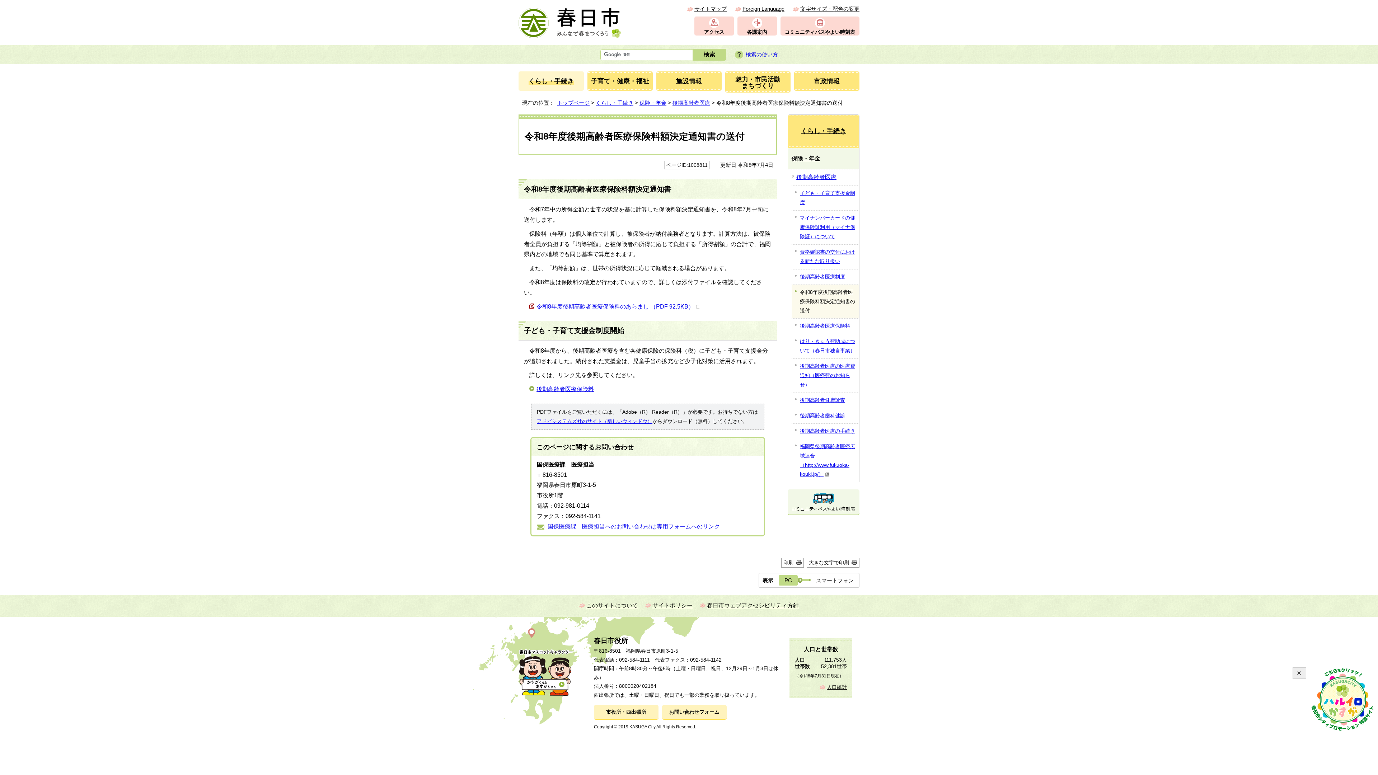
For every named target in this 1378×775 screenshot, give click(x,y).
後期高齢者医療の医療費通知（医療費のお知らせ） (827, 375)
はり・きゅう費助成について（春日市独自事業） (827, 345)
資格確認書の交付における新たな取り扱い (827, 256)
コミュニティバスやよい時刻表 (820, 32)
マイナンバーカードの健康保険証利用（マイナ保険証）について (827, 227)
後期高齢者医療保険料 (565, 389)
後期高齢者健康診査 (822, 400)
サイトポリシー (672, 605)
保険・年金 (652, 103)
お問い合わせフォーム (694, 712)
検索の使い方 (762, 54)
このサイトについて (612, 605)
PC (788, 580)
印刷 (788, 562)
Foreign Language (763, 9)
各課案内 (757, 32)
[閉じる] (1299, 673)
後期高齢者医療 (691, 103)
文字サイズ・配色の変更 (829, 9)
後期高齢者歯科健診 (822, 415)
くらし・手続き (614, 103)
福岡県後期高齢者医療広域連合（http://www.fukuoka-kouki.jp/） (827, 460)
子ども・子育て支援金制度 (827, 197)
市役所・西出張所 (626, 712)
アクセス (714, 32)
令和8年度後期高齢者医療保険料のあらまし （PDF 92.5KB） (615, 307)
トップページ (573, 103)
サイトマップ (710, 9)
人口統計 (837, 687)
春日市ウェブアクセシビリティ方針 (753, 605)
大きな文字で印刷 (829, 562)
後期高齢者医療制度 (822, 277)
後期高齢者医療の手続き (827, 431)
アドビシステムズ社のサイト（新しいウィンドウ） (594, 421)
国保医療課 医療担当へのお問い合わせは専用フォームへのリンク (634, 526)
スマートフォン (835, 580)
